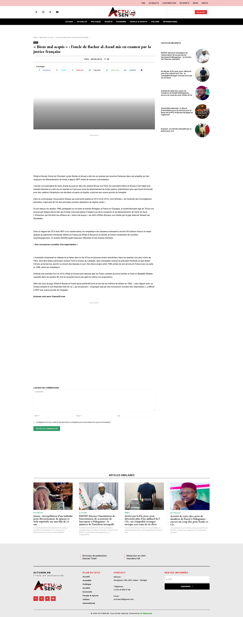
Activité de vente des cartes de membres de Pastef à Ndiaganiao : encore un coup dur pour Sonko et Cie (177, 93)
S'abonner (185, 586)
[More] (141, 70)
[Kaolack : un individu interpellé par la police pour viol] (202, 130)
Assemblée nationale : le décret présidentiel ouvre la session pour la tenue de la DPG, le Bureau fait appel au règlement (177, 111)
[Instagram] (43, 12)
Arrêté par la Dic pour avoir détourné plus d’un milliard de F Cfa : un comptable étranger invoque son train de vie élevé (176, 74)
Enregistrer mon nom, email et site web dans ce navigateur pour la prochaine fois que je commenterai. (74, 422)
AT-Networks (146, 613)
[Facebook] (36, 12)
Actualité (38, 513)
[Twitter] (50, 12)
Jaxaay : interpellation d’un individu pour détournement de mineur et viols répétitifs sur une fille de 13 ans (53, 520)
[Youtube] (57, 12)
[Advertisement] (94, 154)
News (35, 37)
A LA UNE (83, 513)
